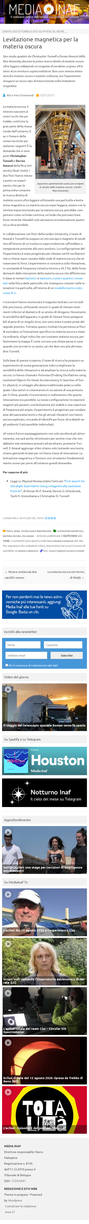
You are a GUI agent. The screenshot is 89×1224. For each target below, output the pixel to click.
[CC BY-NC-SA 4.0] (50, 518)
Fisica (9, 530)
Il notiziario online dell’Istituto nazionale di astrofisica (45, 16)
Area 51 (10, 1212)
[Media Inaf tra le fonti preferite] (44, 620)
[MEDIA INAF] (44, 14)
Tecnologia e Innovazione (36, 530)
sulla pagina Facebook (60, 540)
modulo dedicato (28, 550)
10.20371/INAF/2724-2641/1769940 (66, 550)
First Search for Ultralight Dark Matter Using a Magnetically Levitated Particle (47, 486)
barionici (31, 278)
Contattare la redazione (20, 1206)
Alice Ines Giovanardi (20, 95)
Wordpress (15, 1200)
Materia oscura (12, 535)
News (17, 530)
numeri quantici (63, 278)
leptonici (46, 278)
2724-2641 (19, 1181)
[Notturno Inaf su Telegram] (44, 808)
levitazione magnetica (70, 530)
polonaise (28, 535)
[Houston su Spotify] (44, 776)
